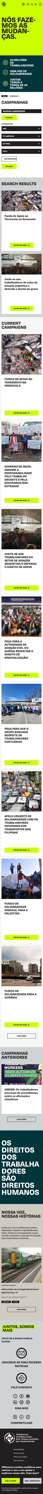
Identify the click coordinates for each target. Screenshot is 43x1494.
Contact (21, 1379)
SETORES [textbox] (6, 144)
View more (21, 1309)
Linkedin (15, 1402)
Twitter (15, 1396)
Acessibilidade (19, 1449)
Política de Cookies (20, 1457)
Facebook (21, 1396)
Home (4, 96)
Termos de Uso (19, 1453)
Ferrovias (6, 1302)
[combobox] (22, 128)
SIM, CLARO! (10, 1480)
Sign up (21, 1354)
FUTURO (15, 1302)
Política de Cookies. (12, 1490)
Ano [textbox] (4, 128)
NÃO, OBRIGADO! (32, 1480)
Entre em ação (35, 4)
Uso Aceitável (19, 1460)
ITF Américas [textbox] (8, 136)
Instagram (21, 1402)
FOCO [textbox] (5, 151)
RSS (28, 1402)
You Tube (28, 1396)
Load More (21, 1036)
